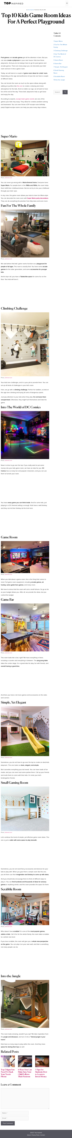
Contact (42, 1135)
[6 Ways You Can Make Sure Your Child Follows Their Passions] (25, 1066)
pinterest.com (8, 177)
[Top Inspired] (14, 3)
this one (19, 86)
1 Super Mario (58, 41)
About (29, 1135)
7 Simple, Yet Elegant (61, 67)
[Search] (65, 92)
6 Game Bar (57, 63)
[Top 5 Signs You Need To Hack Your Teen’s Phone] (8, 1066)
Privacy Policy (35, 1135)
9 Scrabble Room (59, 76)
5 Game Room (58, 60)
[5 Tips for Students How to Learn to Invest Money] (42, 1066)
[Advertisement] (25, 44)
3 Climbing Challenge (61, 51)
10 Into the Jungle (59, 80)
